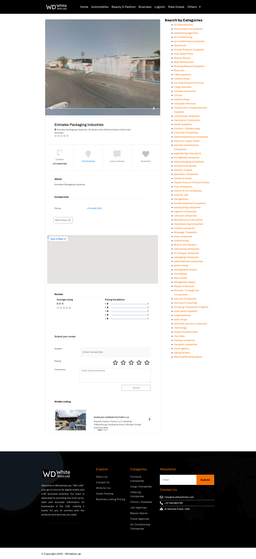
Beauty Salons (182, 58)
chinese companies (185, 91)
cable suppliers (182, 74)
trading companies (184, 340)
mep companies (183, 236)
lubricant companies (185, 215)
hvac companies (183, 186)
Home (84, 6)
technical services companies (190, 323)
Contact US (64, 220)
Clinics (178, 95)
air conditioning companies (189, 41)
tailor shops (180, 319)
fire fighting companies (187, 157)
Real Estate (176, 6)
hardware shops (183, 178)
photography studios (185, 269)
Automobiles (100, 6)
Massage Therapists (185, 232)
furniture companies (185, 166)
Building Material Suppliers (189, 66)
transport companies (185, 344)
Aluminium (180, 45)
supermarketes (182, 315)
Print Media (180, 274)
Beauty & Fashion (124, 6)
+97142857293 (94, 208)
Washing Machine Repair (188, 357)
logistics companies (185, 211)
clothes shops (182, 99)
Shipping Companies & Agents (191, 307)
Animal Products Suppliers (189, 49)
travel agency (181, 348)
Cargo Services (182, 87)
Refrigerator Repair (185, 282)
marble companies (184, 228)
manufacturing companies (188, 224)
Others (192, 6)
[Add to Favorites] (145, 156)
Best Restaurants (184, 62)
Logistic (159, 6)
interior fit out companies (188, 190)
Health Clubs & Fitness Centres (191, 182)
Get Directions (88, 161)
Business (145, 6)
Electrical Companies (186, 132)
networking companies (186, 249)
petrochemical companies (188, 261)
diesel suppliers (183, 124)
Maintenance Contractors (188, 220)
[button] (55, 419)
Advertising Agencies (186, 33)
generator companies (186, 174)
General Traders (183, 170)
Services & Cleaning (185, 303)
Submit (136, 388)
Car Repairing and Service (189, 83)
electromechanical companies (191, 137)
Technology (180, 328)
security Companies (185, 298)
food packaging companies (189, 161)
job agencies (181, 199)
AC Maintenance (183, 24)
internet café (181, 195)
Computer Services (185, 103)
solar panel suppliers (185, 311)
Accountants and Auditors (188, 29)
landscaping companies (187, 207)
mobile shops (181, 240)
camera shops (182, 78)
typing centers (182, 352)
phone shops (181, 265)
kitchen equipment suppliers (190, 203)
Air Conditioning (183, 37)
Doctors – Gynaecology (187, 128)
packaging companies (186, 257)
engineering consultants (187, 153)
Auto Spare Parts (183, 53)
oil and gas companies (186, 253)
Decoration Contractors (187, 120)
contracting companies (187, 116)
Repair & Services (184, 286)
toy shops (179, 336)
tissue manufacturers (186, 332)
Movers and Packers (185, 244)
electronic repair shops (187, 141)
